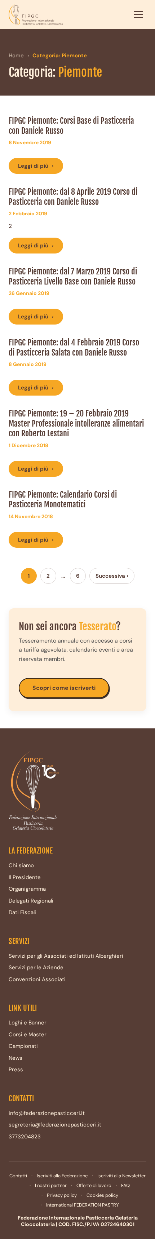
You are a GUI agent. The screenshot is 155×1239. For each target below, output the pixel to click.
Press (16, 1069)
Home (16, 55)
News (15, 1058)
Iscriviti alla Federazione (62, 1176)
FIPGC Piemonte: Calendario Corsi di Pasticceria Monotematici (63, 500)
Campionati (23, 1046)
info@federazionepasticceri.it (47, 1113)
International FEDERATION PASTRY (82, 1205)
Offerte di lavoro (93, 1185)
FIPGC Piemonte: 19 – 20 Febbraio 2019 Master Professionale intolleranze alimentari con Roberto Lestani (76, 423)
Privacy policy (62, 1195)
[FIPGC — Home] (36, 14)
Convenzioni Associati (37, 979)
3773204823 (25, 1136)
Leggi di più (36, 165)
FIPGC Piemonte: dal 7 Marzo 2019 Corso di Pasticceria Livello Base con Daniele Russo (73, 276)
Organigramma (27, 888)
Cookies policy (102, 1195)
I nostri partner (51, 1185)
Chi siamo (21, 865)
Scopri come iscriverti (64, 688)
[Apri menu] (138, 14)
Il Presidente (25, 877)
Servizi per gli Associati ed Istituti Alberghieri (66, 956)
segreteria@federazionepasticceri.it (55, 1124)
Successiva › (112, 575)
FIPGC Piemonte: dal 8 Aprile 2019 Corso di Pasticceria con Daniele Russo (73, 197)
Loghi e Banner (27, 1022)
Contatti (18, 1176)
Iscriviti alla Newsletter (121, 1176)
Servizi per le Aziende (36, 967)
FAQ (125, 1185)
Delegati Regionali (31, 900)
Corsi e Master (27, 1034)
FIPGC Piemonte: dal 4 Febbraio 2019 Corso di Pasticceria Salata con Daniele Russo (74, 347)
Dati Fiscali (22, 912)
